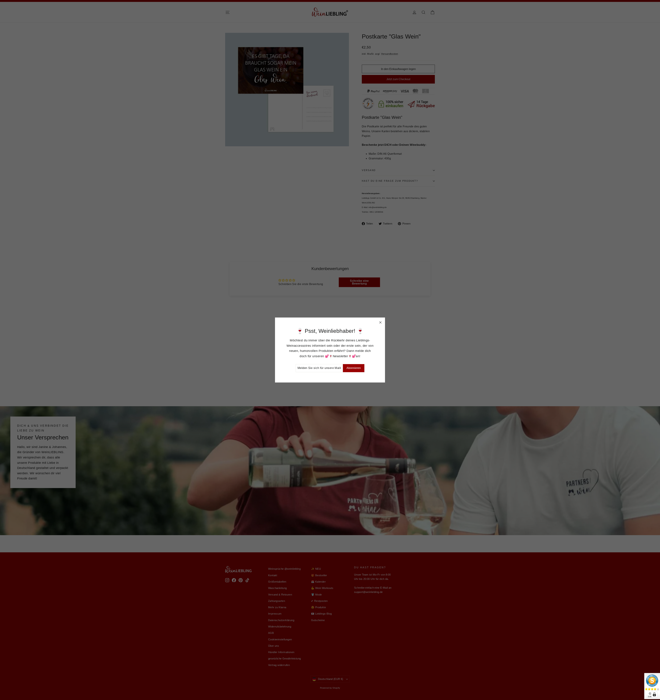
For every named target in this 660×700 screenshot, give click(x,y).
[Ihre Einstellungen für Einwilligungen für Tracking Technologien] (654, 694)
